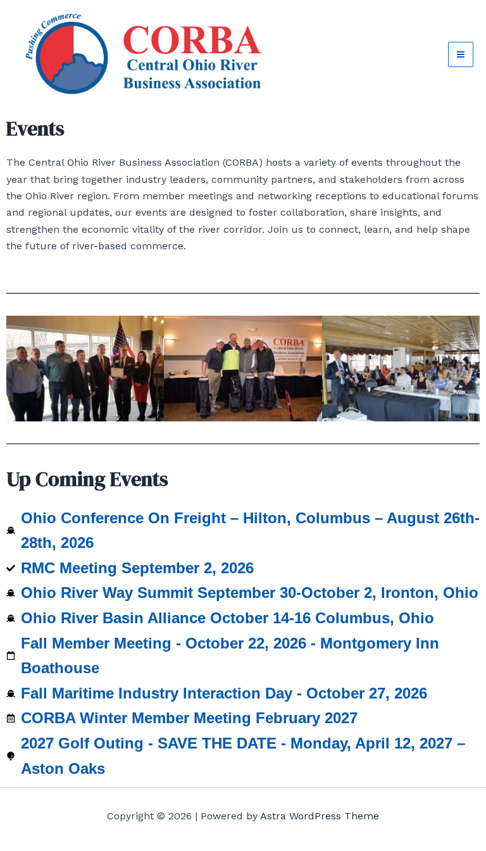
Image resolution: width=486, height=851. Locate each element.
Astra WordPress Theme (319, 816)
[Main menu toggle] (460, 54)
